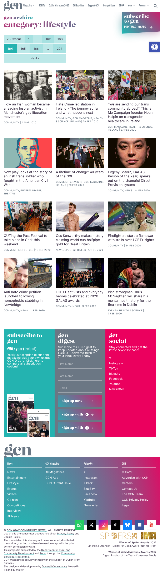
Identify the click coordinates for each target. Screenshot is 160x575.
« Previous (14, 39)
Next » (35, 58)
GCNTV (42, 5)
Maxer (20, 569)
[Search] (155, 6)
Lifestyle (13, 483)
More (130, 5)
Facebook (116, 378)
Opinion (12, 499)
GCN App (51, 477)
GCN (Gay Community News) (27, 530)
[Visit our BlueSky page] (127, 525)
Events (11, 488)
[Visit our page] (79, 525)
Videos (11, 494)
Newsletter (116, 389)
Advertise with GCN (135, 477)
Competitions (109, 5)
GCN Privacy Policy (135, 499)
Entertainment (16, 477)
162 (48, 39)
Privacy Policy (65, 533)
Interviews (14, 510)
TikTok (113, 368)
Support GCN (93, 5)
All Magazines (54, 472)
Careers (127, 483)
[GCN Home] (13, 6)
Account (142, 5)
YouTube (89, 499)
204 (59, 48)
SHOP (121, 5)
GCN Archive (78, 5)
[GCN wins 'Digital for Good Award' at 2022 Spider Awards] (118, 536)
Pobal (43, 553)
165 (23, 48)
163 (60, 39)
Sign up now (72, 401)
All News (13, 516)
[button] (154, 47)
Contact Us (129, 488)
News (11, 472)
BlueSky (114, 373)
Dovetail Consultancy (54, 566)
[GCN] (18, 455)
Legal (125, 505)
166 (36, 48)
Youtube (114, 384)
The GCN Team (132, 494)
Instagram (116, 363)
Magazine (27, 5)
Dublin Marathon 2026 (59, 5)
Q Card (127, 472)
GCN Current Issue (58, 483)
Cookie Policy (12, 536)
